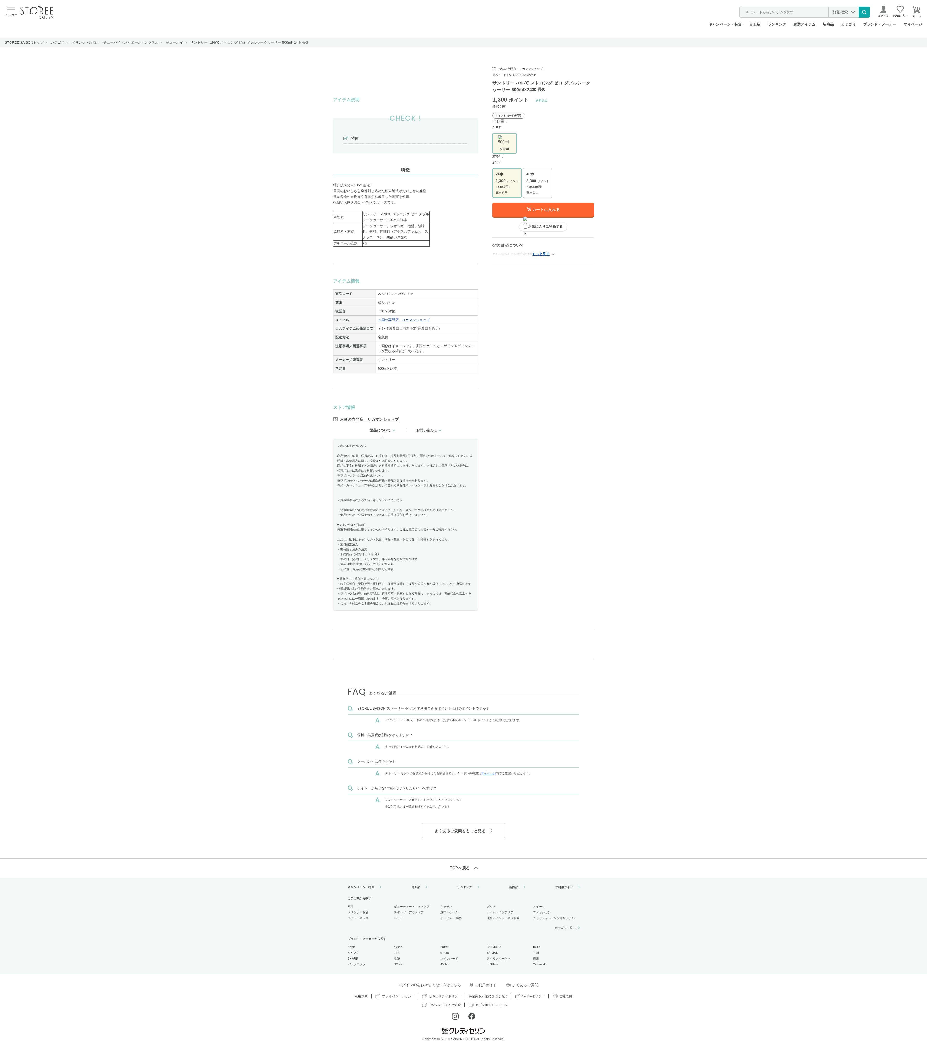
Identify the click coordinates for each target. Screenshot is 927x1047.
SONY (398, 964)
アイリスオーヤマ (499, 958)
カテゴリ (57, 42)
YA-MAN (492, 953)
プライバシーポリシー (398, 996)
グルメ (491, 906)
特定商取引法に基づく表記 (488, 996)
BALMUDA (494, 947)
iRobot (444, 964)
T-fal (536, 953)
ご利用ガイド (564, 887)
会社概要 (565, 996)
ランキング (777, 24)
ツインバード (449, 958)
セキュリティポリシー (445, 996)
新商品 (828, 24)
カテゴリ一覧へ (565, 927)
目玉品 (754, 24)
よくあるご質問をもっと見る (460, 831)
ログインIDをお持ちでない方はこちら (429, 985)
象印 (397, 958)
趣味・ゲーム (449, 912)
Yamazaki (540, 964)
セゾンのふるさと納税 (445, 1005)
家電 (351, 906)
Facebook (471, 1016)
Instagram (455, 1016)
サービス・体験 (450, 918)
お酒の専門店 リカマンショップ (404, 320)
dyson (398, 947)
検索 (864, 12)
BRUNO (492, 964)
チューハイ (174, 42)
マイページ (913, 24)
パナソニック (356, 964)
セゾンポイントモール (491, 1005)
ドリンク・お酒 (84, 42)
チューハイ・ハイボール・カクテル (131, 42)
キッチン (446, 906)
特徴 (355, 138)
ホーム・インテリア (500, 912)
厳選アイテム (804, 24)
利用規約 (361, 996)
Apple (352, 947)
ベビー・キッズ (358, 918)
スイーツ (539, 906)
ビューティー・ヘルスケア (412, 906)
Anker (444, 947)
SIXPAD (353, 953)
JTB (396, 953)
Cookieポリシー (533, 996)
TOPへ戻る (460, 868)
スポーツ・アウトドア (409, 912)
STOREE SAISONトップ (24, 42)
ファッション (542, 912)
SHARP (353, 958)
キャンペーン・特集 (725, 24)
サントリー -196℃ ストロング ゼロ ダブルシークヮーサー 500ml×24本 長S (249, 42)
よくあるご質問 (525, 985)
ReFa (537, 947)
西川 (536, 958)
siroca (444, 953)
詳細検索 (840, 12)
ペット (398, 918)
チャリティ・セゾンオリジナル (554, 918)
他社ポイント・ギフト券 (503, 918)
